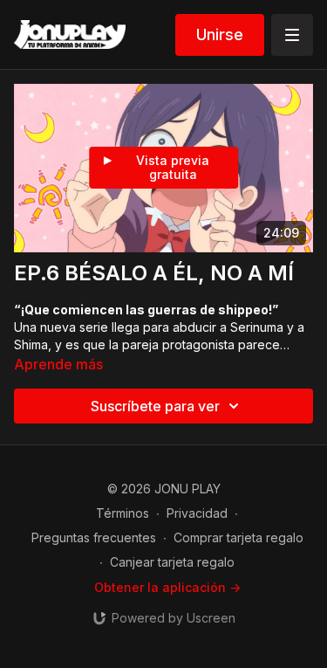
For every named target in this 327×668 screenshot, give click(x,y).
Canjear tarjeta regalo (172, 561)
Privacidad (197, 513)
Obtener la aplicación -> (167, 587)
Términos (122, 513)
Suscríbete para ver (155, 406)
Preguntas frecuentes (93, 537)
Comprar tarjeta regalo (238, 537)
